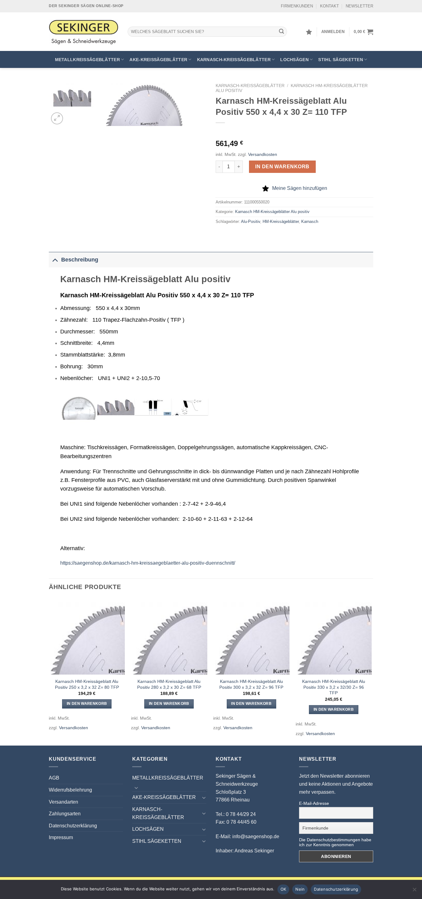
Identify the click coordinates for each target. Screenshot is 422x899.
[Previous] (49, 671)
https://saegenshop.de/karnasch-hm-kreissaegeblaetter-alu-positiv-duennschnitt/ (147, 563)
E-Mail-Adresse (314, 803)
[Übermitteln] (281, 32)
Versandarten (63, 802)
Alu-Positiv (250, 221)
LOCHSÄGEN (294, 59)
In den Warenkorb (282, 166)
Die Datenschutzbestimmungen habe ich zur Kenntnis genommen (335, 842)
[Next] (371, 671)
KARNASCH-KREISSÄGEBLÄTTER (234, 59)
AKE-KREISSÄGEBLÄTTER (158, 59)
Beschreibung (79, 260)
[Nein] (414, 891)
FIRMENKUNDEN (297, 6)
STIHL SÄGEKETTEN (340, 59)
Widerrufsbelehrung (70, 789)
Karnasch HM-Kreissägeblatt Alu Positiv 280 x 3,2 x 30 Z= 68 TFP (169, 684)
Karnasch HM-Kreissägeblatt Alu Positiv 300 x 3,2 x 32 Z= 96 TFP (251, 684)
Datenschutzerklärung (73, 825)
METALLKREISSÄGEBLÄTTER (87, 59)
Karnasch (309, 221)
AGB (54, 777)
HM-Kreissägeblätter (281, 221)
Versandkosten (262, 154)
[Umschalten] (55, 259)
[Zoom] (57, 118)
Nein (300, 889)
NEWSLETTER (359, 6)
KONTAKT (329, 6)
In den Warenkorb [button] (87, 703)
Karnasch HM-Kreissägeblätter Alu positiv (272, 211)
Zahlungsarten (65, 813)
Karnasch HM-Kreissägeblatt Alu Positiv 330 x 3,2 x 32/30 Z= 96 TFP (333, 687)
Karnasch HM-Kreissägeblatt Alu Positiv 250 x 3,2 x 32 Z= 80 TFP (87, 684)
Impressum (61, 837)
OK (283, 889)
